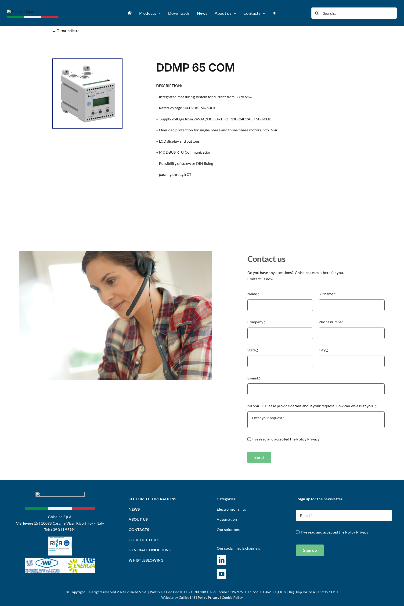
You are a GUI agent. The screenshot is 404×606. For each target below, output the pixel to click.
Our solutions (228, 529)
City (323, 350)
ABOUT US (138, 519)
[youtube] (221, 574)
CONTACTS (139, 529)
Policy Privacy (307, 439)
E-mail (253, 378)
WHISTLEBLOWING (146, 560)
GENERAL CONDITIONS (150, 550)
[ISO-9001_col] (60, 538)
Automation (227, 519)
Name (253, 294)
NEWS (134, 509)
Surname (327, 294)
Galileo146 (187, 597)
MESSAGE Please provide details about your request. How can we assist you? (312, 406)
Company (256, 322)
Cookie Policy (232, 597)
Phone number (331, 322)
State (252, 350)
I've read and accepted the (286, 439)
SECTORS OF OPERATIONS (152, 499)
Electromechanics (231, 509)
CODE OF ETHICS (144, 539)
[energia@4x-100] (60, 559)
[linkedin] (221, 560)
